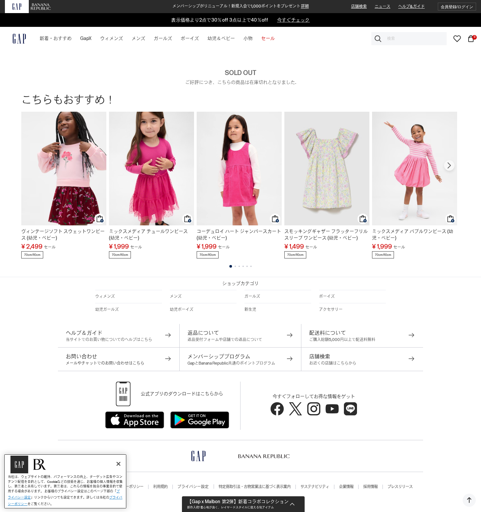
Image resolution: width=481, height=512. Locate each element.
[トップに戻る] (469, 500)
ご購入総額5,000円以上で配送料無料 (342, 339)
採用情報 (370, 486)
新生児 (250, 309)
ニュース (382, 6)
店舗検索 (359, 6)
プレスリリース (400, 486)
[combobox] (409, 38)
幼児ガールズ (107, 309)
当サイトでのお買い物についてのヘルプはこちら (109, 339)
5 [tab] (247, 266)
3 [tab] (239, 266)
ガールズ (252, 296)
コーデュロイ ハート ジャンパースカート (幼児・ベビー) (239, 234)
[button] (457, 6)
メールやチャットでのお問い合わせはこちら (105, 363)
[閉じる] (118, 464)
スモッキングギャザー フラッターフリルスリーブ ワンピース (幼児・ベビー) (326, 234)
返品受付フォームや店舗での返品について (224, 339)
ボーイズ (327, 296)
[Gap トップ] (15, 39)
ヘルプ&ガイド (411, 6)
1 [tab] (230, 266)
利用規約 (160, 486)
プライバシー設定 (193, 486)
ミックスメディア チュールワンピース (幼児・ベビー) (148, 234)
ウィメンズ (105, 296)
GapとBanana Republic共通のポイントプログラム (231, 363)
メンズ (176, 296)
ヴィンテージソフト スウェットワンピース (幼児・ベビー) (63, 234)
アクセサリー (331, 309)
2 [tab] (235, 266)
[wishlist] (457, 38)
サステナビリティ (314, 486)
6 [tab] (251, 266)
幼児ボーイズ (181, 309)
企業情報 (346, 486)
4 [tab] (243, 266)
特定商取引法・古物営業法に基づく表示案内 (255, 486)
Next (449, 165)
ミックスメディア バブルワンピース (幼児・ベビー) (412, 234)
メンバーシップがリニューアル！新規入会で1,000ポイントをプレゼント (240, 6)
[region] (65, 481)
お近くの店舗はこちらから (332, 363)
